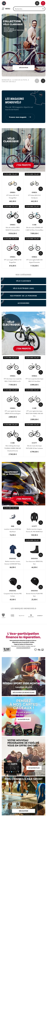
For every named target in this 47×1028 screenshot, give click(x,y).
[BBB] (12, 615)
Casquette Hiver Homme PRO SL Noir (13, 595)
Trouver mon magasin (17, 117)
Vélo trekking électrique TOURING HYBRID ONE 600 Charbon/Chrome (12, 448)
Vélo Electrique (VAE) (23, 288)
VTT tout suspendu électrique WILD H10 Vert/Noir (34, 380)
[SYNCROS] (21, 615)
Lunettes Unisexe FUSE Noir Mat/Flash (12, 530)
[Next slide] (43, 81)
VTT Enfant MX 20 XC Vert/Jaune (34, 196)
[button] (43, 3)
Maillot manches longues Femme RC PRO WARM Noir (34, 530)
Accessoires (23, 303)
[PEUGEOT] (3, 615)
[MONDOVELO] (4, 3)
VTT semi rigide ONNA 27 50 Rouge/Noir (12, 261)
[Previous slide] (37, 81)
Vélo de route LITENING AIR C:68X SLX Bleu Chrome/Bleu (34, 229)
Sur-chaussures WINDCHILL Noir (34, 562)
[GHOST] (40, 615)
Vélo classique (23, 281)
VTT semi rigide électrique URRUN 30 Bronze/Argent (13, 412)
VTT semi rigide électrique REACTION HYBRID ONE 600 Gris (34, 413)
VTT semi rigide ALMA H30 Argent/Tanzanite (34, 261)
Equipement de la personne (23, 296)
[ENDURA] (31, 615)
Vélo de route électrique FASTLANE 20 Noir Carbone (34, 447)
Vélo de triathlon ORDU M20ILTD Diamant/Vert (13, 229)
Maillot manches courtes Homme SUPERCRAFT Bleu (12, 562)
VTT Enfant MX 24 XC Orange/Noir (12, 196)
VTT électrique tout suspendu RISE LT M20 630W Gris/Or (13, 380)
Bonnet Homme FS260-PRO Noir (34, 595)
